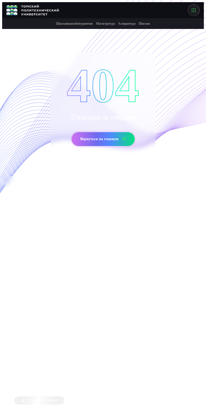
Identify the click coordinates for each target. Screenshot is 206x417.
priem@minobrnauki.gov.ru (60, 345)
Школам (144, 23)
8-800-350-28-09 (38, 244)
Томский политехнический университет (62, 385)
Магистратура (105, 23)
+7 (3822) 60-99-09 (26, 256)
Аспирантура (126, 23)
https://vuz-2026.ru (81, 291)
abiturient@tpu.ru (54, 267)
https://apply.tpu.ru (75, 303)
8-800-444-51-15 (38, 333)
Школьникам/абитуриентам (74, 23)
